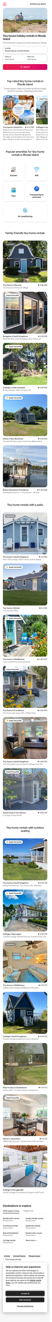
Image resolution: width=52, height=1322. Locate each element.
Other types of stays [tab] (11, 1211)
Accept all (25, 1293)
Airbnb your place (38, 4)
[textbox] (14, 59)
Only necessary (25, 1300)
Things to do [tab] (28, 1211)
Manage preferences (25, 1306)
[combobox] (25, 50)
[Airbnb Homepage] (5, 4)
